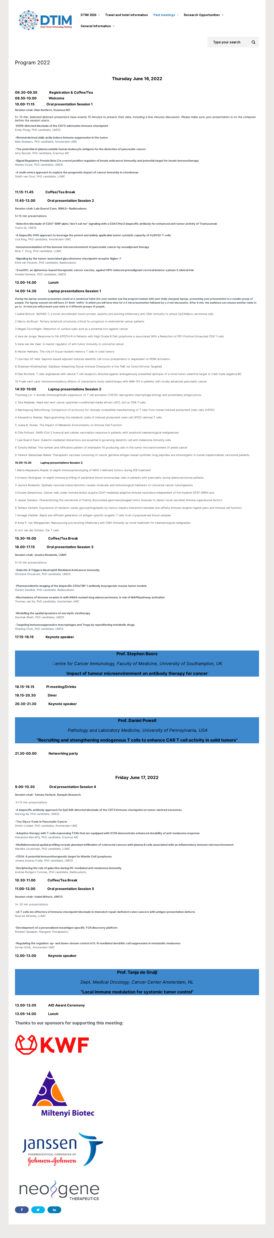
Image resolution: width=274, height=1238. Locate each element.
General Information (96, 26)
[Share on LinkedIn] (54, 1209)
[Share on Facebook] (22, 1209)
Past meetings (164, 15)
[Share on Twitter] (38, 1209)
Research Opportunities (202, 15)
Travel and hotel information (126, 15)
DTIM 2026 (88, 15)
